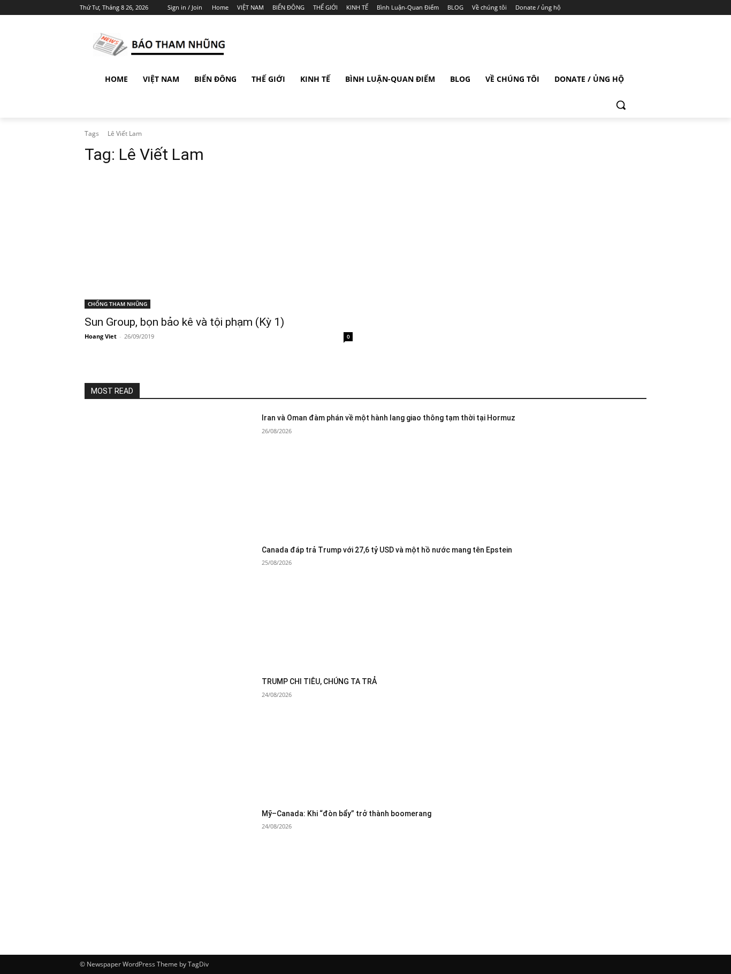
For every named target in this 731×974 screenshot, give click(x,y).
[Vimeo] (630, 8)
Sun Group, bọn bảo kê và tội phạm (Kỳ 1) (184, 322)
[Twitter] (616, 8)
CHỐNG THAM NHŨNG (117, 304)
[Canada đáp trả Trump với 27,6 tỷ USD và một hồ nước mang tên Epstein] (169, 604)
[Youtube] (645, 8)
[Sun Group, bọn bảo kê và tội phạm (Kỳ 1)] (219, 242)
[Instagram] (601, 8)
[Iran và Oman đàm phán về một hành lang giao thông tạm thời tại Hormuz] (169, 472)
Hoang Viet (101, 336)
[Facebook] (586, 8)
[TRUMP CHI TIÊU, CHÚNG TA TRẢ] (169, 736)
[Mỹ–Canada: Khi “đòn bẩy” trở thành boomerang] (169, 868)
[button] (621, 105)
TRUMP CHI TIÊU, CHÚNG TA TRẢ (319, 681)
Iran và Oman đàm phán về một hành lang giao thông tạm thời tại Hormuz (388, 417)
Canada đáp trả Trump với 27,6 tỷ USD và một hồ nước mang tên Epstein (387, 550)
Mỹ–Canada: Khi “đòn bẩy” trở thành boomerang (346, 813)
